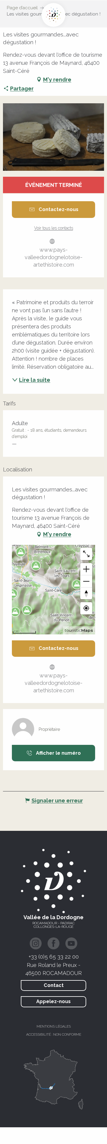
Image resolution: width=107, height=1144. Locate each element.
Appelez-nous (53, 1001)
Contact (54, 985)
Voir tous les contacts (53, 228)
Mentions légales (54, 1026)
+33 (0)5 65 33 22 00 (54, 956)
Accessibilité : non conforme (53, 1034)
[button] (53, 137)
